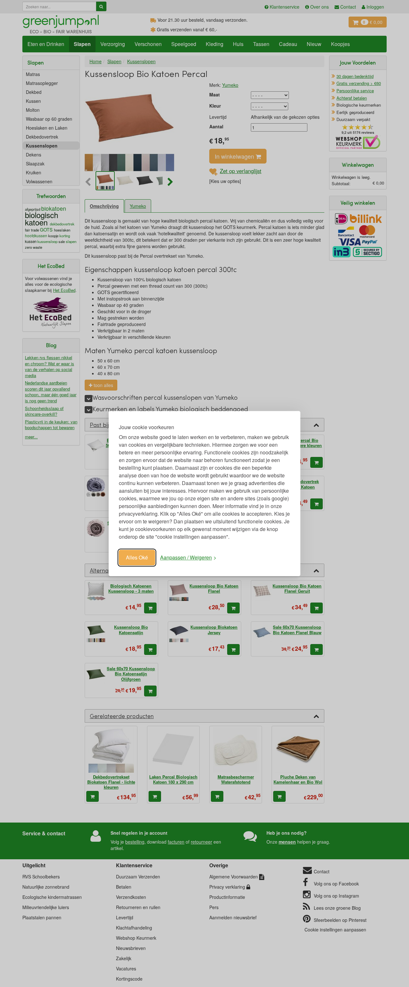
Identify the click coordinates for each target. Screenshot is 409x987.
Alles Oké (137, 557)
